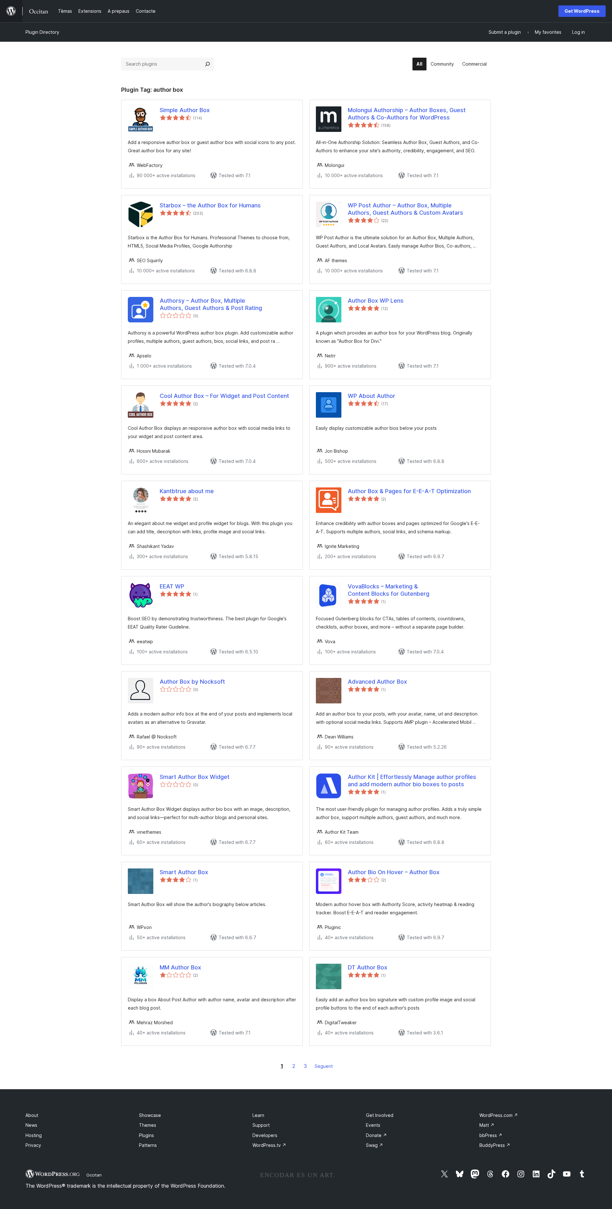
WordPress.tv (269, 1145)
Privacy (33, 1145)
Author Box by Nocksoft (192, 681)
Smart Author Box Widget (194, 777)
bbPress (490, 1135)
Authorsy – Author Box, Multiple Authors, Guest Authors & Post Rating (211, 304)
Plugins (146, 1135)
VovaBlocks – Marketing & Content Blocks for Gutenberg (388, 590)
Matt (486, 1125)
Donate (376, 1135)
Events (373, 1125)
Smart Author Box (184, 872)
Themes (147, 1125)
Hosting (34, 1135)
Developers (264, 1135)
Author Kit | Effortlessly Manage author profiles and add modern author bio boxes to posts (412, 781)
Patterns (148, 1145)
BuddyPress (494, 1145)
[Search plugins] (207, 64)
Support (261, 1125)
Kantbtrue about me (187, 491)
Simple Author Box (185, 110)
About (32, 1115)
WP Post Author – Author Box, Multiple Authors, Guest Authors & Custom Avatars (405, 209)
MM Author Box (180, 967)
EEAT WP (172, 586)
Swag (374, 1145)
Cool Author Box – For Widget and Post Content (224, 395)
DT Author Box (367, 967)
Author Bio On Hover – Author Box (394, 872)
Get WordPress (582, 11)
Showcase (150, 1115)
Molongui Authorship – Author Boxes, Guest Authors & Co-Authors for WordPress (407, 114)
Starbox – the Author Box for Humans (210, 205)
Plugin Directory (42, 32)
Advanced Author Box (377, 681)
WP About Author (371, 395)
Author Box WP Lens (376, 300)
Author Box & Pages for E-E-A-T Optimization (409, 491)
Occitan (94, 1174)
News (31, 1125)
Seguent (324, 1066)
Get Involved (379, 1115)
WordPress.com (498, 1115)
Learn (258, 1115)
